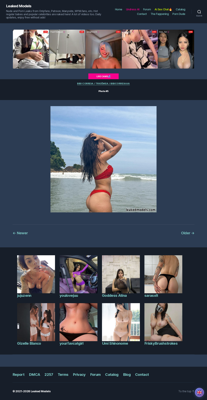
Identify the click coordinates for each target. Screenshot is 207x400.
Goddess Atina (114, 295)
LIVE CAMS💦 (103, 76)
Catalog (180, 9)
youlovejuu (69, 295)
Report (18, 374)
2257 (49, 374)
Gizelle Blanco (29, 343)
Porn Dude (178, 14)
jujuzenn (24, 295)
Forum (147, 9)
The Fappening (160, 14)
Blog (127, 374)
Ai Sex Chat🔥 (163, 9)
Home (118, 9)
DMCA (34, 374)
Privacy (79, 374)
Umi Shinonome (115, 343)
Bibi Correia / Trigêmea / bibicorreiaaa (103, 83)
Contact (142, 14)
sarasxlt (151, 295)
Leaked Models (18, 6)
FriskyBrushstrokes (161, 343)
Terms (63, 374)
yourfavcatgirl (71, 343)
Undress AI (132, 9)
